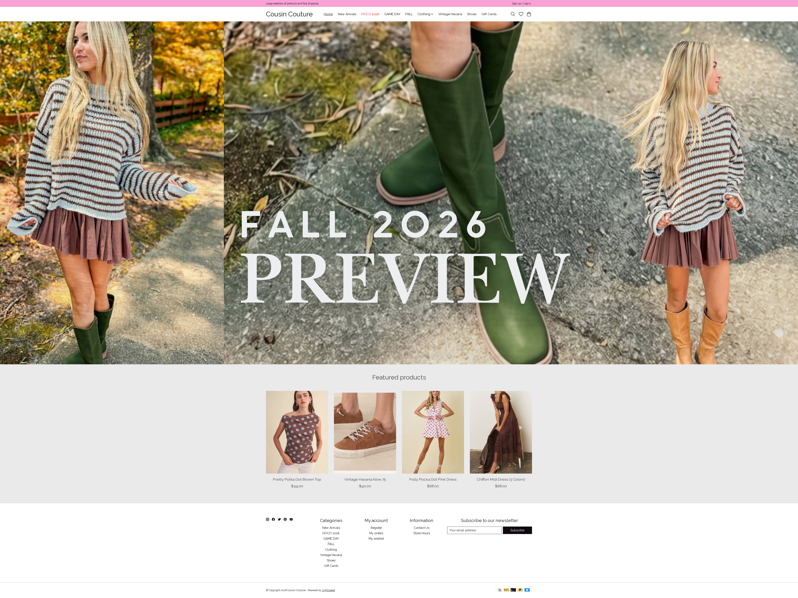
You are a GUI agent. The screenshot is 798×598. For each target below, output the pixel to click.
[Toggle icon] (513, 14)
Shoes (472, 14)
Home (328, 14)
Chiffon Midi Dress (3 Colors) (501, 479)
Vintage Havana (450, 14)
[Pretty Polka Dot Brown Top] (297, 432)
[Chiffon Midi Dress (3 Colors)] (501, 432)
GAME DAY (392, 14)
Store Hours (421, 533)
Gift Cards (489, 14)
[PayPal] (506, 590)
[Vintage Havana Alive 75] (365, 432)
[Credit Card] (499, 590)
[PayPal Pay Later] (520, 590)
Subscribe (517, 530)
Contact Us (421, 527)
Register (376, 527)
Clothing (331, 549)
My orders (376, 533)
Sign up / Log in (521, 3)
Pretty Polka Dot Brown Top (297, 479)
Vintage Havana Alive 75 (365, 479)
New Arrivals (347, 14)
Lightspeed (328, 590)
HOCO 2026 (370, 14)
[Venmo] (527, 590)
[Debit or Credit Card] (513, 590)
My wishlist (376, 538)
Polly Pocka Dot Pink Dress (433, 479)
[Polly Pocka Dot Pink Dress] (433, 432)
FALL (409, 14)
